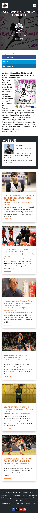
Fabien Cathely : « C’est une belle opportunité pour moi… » (17, 251)
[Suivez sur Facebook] (13, 509)
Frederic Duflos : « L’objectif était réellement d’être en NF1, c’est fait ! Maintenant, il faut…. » (18, 303)
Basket (23, 202)
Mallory (19, 32)
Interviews (7, 204)
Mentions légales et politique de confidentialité (19, 503)
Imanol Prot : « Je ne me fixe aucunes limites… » (15, 356)
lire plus (7, 219)
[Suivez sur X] (17, 509)
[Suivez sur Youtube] (21, 509)
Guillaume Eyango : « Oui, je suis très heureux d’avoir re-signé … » (18, 460)
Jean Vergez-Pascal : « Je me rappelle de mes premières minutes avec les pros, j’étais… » (19, 198)
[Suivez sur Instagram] (24, 509)
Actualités (29, 202)
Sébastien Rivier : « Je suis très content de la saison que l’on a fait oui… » (19, 409)
